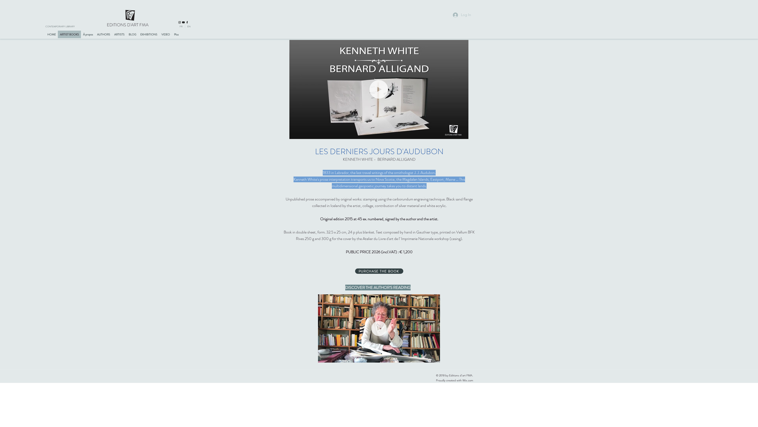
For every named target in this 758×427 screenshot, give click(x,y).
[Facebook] (187, 22)
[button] (463, 134)
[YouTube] (183, 22)
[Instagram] (179, 22)
